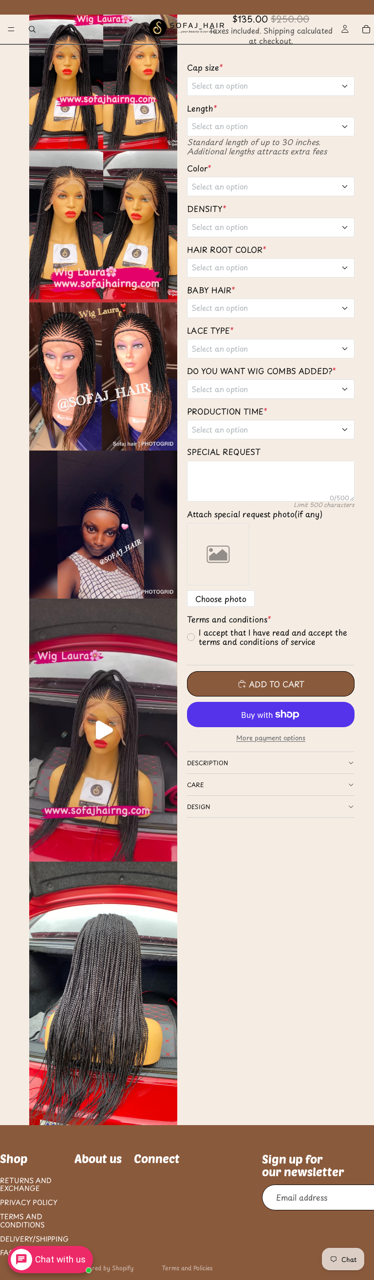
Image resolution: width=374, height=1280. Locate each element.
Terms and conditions (22, 1220)
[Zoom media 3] (103, 376)
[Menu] (11, 29)
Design (198, 806)
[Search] (32, 29)
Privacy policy (28, 1202)
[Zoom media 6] (103, 993)
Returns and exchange (26, 1184)
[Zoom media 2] (103, 226)
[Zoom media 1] (103, 75)
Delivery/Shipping (34, 1238)
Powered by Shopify (105, 1267)
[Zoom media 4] (103, 525)
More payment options (270, 738)
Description (207, 762)
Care (195, 784)
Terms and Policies (187, 1267)
